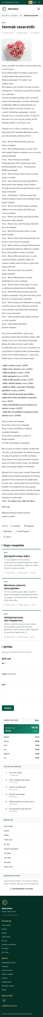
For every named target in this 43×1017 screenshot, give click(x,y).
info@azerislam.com (9, 1005)
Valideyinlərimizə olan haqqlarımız (13, 619)
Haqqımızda (6, 982)
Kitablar (5, 966)
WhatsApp (7, 531)
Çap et (8, 537)
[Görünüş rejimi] (39, 2)
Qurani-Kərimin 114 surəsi (23, 889)
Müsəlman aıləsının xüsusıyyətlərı (15, 587)
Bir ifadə (5, 948)
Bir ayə (4, 941)
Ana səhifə (5, 15)
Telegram (30, 526)
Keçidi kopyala (23, 531)
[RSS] (4, 1000)
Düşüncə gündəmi (9, 944)
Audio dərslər (7, 970)
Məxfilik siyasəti (8, 986)
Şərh (4, 684)
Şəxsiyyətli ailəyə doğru (17, 556)
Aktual (4, 929)
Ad (3, 663)
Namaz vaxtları (7, 974)
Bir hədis (5, 952)
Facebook (16, 526)
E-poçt (9, 674)
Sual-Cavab (6, 925)
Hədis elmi (6, 937)
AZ (30, 2)
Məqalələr (14, 15)
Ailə (21, 15)
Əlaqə (4, 990)
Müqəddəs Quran (8, 962)
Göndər (7, 708)
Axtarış (4, 978)
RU (35, 2)
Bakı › (37, 720)
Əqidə (4, 933)
